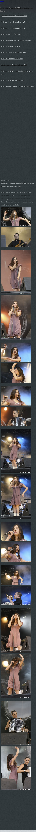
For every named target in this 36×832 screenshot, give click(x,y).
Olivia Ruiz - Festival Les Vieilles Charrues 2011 (14, 65)
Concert (2, 8)
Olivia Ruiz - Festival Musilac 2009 (10, 46)
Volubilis (2, 1)
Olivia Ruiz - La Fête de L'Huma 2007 (11, 34)
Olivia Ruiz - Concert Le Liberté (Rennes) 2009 (14, 53)
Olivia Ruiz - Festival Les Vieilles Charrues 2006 (14, 16)
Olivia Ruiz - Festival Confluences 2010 (12, 59)
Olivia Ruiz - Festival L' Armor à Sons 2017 (12, 80)
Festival (7, 8)
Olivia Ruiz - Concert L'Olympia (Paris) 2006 (13, 22)
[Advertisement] (8, 125)
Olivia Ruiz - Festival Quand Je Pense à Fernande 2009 (16, 40)
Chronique (28, 8)
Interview (22, 8)
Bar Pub (17, 8)
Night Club (12, 8)
